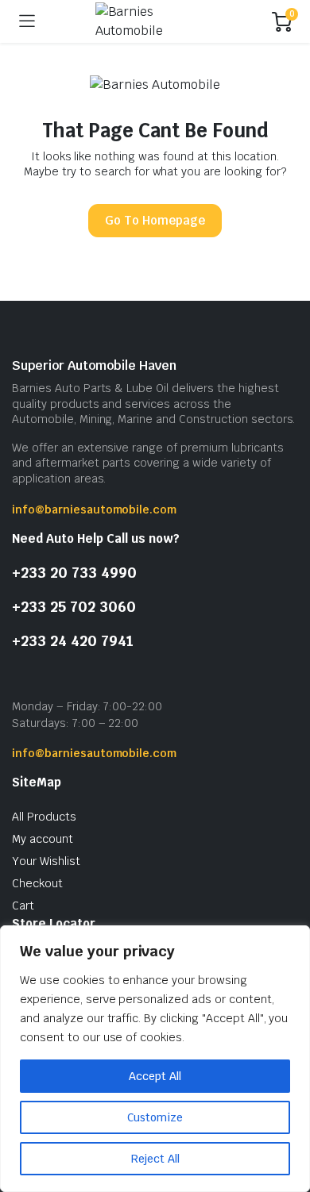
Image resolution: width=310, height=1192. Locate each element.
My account (42, 839)
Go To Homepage (155, 220)
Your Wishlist (46, 861)
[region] (155, 1058)
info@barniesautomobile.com (94, 509)
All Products (44, 816)
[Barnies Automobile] (153, 21)
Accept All (155, 1076)
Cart (23, 905)
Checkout (37, 883)
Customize (155, 1117)
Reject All (155, 1159)
